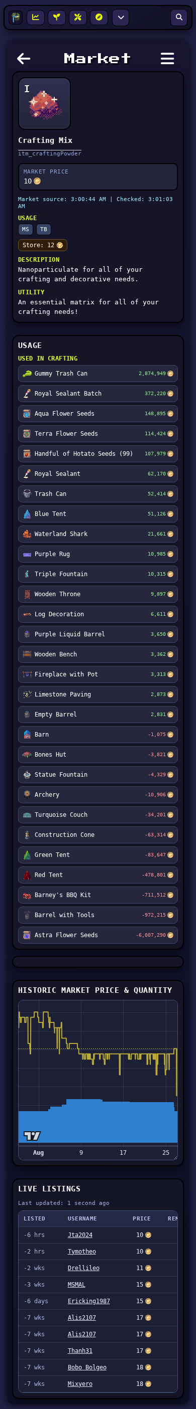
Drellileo (84, 1268)
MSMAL (76, 1284)
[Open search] (178, 17)
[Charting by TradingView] (32, 1136)
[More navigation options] (120, 17)
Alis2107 (82, 1317)
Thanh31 (80, 1350)
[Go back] (26, 61)
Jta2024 (80, 1235)
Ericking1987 (89, 1301)
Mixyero (80, 1383)
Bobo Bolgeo (87, 1367)
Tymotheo (82, 1251)
